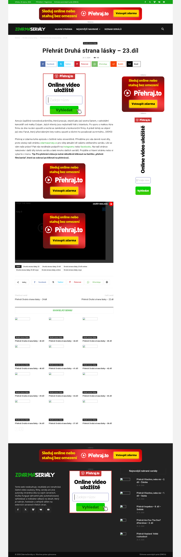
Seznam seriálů (113, 29)
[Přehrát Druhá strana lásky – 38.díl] (98, 410)
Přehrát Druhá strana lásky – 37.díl (63, 423)
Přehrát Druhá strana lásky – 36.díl (29, 423)
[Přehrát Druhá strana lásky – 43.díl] (30, 328)
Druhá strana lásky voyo (73, 270)
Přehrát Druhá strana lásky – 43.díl (29, 341)
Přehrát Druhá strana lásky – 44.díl (63, 341)
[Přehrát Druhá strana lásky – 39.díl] (30, 383)
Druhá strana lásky (29, 38)
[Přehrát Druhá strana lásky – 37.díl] (64, 410)
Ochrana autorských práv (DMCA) (66, 2)
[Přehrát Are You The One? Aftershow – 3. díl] (123, 524)
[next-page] (21, 429)
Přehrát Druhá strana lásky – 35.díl (97, 396)
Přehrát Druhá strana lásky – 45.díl (97, 341)
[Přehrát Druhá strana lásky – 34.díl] (64, 383)
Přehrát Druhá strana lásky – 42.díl (97, 368)
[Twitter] (150, 2)
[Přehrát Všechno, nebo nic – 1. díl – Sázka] (125, 496)
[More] (107, 282)
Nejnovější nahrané (87, 29)
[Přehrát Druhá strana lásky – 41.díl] (64, 355)
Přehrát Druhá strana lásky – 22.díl (97, 299)
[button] (162, 29)
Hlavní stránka (63, 29)
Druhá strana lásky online (51, 270)
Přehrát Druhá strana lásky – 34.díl (63, 396)
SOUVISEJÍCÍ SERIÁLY (62, 310)
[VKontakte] (159, 2)
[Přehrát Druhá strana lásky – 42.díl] (98, 355)
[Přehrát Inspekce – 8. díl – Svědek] (123, 510)
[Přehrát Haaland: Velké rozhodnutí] (123, 537)
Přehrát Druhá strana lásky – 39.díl (29, 396)
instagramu (68, 146)
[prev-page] (17, 429)
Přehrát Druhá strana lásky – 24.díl (31, 299)
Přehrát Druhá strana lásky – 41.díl (63, 368)
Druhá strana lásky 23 (31, 266)
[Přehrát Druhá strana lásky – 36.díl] (30, 410)
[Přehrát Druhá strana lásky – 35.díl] (98, 383)
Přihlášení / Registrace (44, 2)
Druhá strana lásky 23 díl (51, 266)
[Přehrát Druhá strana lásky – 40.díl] (30, 355)
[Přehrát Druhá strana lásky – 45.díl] (98, 328)
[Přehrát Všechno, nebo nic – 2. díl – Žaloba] (125, 483)
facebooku (86, 146)
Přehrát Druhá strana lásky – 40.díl (29, 368)
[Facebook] (145, 2)
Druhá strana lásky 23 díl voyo (27, 270)
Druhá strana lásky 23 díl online (75, 266)
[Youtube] (164, 2)
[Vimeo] (154, 2)
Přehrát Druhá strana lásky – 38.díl (97, 423)
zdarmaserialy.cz (48, 142)
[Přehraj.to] (90, 13)
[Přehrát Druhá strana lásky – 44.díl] (64, 328)
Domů (17, 38)
